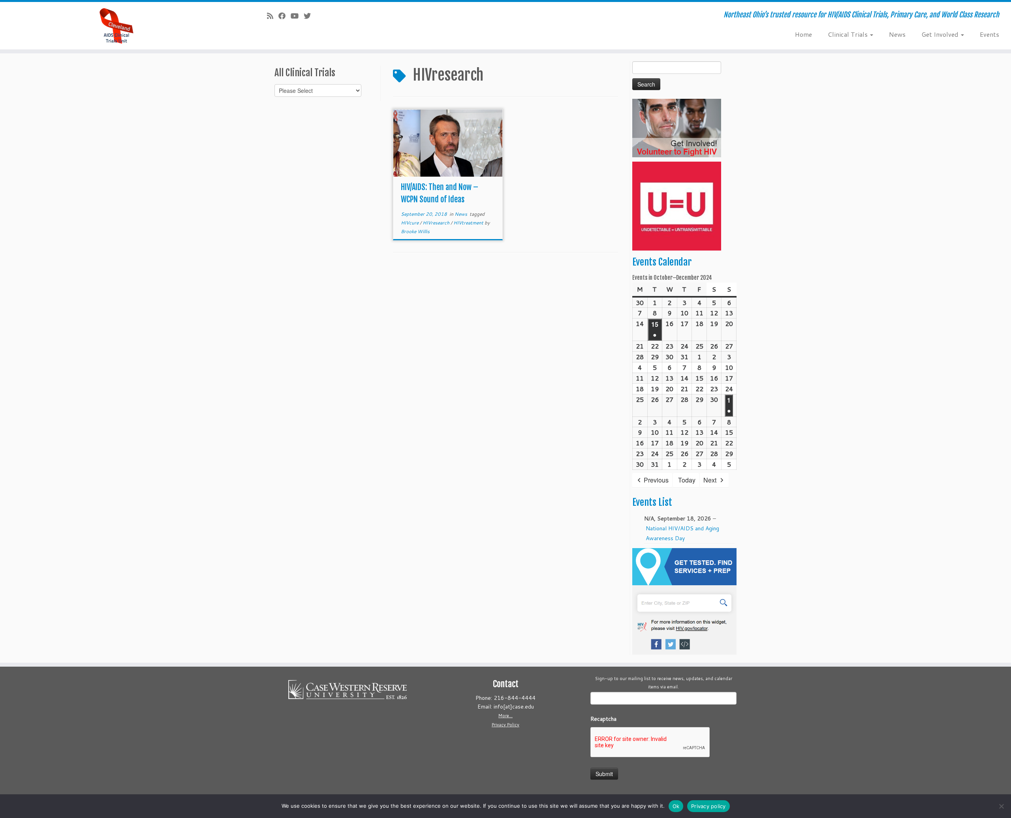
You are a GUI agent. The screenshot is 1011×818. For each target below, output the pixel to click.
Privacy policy (708, 806)
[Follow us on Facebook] (284, 16)
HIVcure (410, 222)
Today (686, 479)
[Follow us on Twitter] (310, 16)
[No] (1001, 806)
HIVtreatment (469, 222)
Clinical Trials (848, 34)
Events (989, 34)
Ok (676, 806)
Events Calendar (662, 262)
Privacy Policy (505, 725)
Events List (652, 502)
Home (803, 34)
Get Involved (940, 34)
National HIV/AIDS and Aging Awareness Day (682, 533)
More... (505, 715)
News (897, 34)
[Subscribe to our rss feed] (272, 16)
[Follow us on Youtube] (297, 16)
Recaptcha (603, 719)
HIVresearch (437, 222)
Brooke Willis (415, 231)
